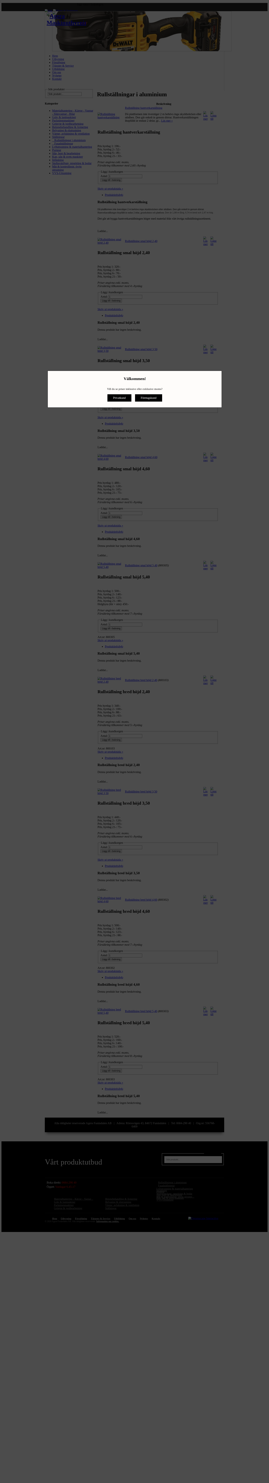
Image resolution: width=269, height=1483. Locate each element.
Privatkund (119, 397)
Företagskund (148, 397)
